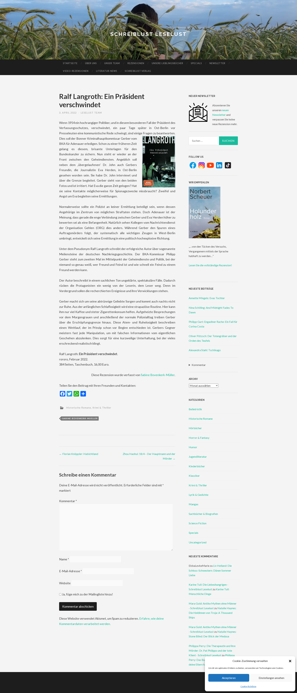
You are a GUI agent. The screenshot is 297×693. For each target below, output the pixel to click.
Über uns (91, 63)
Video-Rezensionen (76, 71)
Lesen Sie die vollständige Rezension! (210, 265)
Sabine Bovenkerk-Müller (158, 375)
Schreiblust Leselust (148, 34)
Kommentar (68, 501)
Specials (196, 63)
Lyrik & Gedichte (198, 494)
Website (65, 583)
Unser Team (112, 63)
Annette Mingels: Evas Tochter (207, 298)
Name (64, 559)
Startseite (70, 63)
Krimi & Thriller (101, 407)
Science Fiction (197, 523)
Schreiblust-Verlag (138, 71)
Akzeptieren (229, 677)
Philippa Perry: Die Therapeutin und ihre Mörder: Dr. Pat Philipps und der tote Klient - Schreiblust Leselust (212, 650)
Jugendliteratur (198, 456)
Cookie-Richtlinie (248, 686)
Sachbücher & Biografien (203, 513)
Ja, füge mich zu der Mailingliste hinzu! (87, 594)
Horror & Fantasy (199, 437)
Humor (193, 447)
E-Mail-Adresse (70, 571)
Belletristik (195, 409)
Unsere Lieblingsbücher (167, 63)
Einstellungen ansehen (271, 677)
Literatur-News (106, 71)
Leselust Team (91, 112)
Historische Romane (78, 407)
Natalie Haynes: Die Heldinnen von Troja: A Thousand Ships (212, 612)
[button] (290, 661)
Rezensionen (136, 63)
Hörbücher (195, 428)
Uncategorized (197, 542)
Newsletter (217, 63)
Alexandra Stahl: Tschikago (205, 350)
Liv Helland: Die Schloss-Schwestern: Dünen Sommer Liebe (210, 570)
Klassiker (194, 475)
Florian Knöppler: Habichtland (78, 453)
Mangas (193, 504)
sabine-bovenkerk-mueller (80, 418)
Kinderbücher (197, 466)
